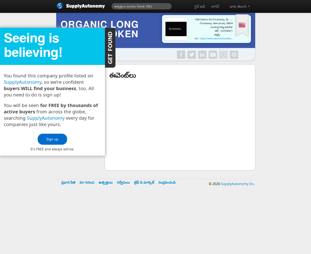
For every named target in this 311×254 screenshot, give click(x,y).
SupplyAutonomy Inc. (238, 183)
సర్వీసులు (123, 182)
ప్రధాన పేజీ (68, 182)
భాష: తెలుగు (239, 6)
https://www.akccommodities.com (218, 38)
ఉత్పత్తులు (106, 182)
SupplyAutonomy (22, 82)
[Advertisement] (155, 223)
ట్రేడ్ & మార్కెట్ (144, 182)
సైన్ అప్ (199, 6)
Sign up (52, 139)
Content (110, 48)
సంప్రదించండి (167, 182)
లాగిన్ (215, 6)
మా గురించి (87, 182)
